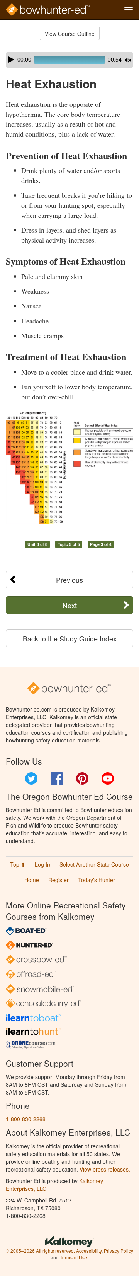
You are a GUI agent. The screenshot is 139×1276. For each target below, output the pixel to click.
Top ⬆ (17, 864)
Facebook (57, 778)
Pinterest (82, 778)
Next (70, 605)
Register (58, 880)
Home (31, 880)
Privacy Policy (118, 1250)
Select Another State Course (94, 864)
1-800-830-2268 (26, 1119)
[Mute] (128, 60)
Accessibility (89, 1250)
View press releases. (105, 1169)
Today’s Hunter (96, 880)
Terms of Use (73, 1257)
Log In (42, 864)
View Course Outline (70, 34)
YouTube (108, 778)
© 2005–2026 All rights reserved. (40, 1250)
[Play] (11, 59)
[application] (69, 60)
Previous (69, 580)
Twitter (31, 778)
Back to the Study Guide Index (70, 638)
